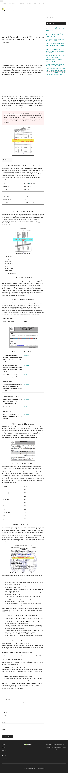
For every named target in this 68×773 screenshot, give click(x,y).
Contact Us (4, 758)
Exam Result (10, 691)
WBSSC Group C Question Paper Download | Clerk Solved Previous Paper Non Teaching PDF (55, 35)
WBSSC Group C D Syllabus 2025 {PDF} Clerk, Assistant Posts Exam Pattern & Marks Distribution (55, 28)
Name (4, 715)
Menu (2, 0)
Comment (4, 712)
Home (3, 744)
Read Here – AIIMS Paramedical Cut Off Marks (23, 155)
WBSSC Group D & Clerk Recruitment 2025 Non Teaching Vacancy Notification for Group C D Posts (55, 45)
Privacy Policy (5, 755)
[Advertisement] (23, 26)
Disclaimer (4, 753)
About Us (4, 747)
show (10, 159)
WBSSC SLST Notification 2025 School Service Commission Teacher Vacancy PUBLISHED (55, 51)
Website (4, 729)
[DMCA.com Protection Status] (28, 745)
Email (4, 722)
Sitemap (4, 750)
